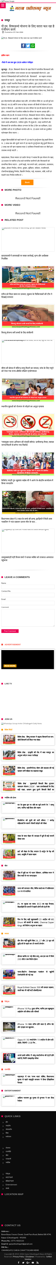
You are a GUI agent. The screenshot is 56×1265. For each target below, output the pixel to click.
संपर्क (7, 1188)
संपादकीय (9, 1129)
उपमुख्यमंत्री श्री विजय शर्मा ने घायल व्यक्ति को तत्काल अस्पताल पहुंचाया (27, 559)
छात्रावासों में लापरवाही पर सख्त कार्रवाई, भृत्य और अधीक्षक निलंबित (24, 257)
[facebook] (23, 45)
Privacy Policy (18, 1257)
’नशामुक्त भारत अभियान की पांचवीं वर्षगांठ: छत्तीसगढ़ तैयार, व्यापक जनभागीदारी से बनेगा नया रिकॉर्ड (27, 443)
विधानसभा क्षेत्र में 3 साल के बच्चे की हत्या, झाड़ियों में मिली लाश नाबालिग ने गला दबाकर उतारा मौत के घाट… (26, 520)
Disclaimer (30, 1257)
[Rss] (37, 1263)
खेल (7, 1155)
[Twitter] (23, 1263)
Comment (5, 607)
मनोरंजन (8, 1136)
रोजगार (8, 1148)
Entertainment (11, 1185)
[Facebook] (18, 1263)
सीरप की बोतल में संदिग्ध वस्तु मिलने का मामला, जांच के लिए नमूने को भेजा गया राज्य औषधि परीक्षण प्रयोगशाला (27, 369)
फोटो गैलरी (9, 1177)
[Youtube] (33, 1263)
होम (7, 1122)
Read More (10, 666)
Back (27, 182)
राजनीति (8, 1151)
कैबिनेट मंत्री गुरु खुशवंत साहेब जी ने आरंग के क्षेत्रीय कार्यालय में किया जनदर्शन (27, 482)
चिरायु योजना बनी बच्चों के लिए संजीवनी (17, 332)
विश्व (7, 1133)
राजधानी (8, 1159)
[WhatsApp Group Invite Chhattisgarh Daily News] (28, 724)
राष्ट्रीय (8, 1126)
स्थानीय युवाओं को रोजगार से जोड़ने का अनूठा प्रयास (22, 406)
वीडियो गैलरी (10, 1181)
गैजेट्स (8, 1174)
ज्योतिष (8, 1162)
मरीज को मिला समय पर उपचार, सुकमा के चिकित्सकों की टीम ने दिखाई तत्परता (26, 295)
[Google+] (28, 1263)
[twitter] (28, 45)
